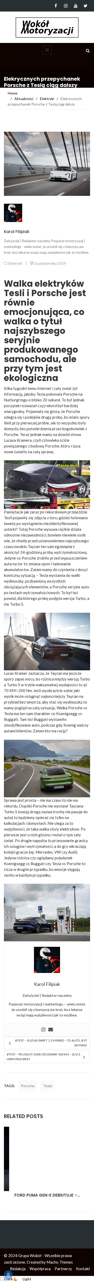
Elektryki (15, 263)
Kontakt (83, 1268)
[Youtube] (75, 6)
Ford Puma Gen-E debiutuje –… (36, 1195)
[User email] (50, 1029)
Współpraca (40, 1268)
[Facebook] (55, 6)
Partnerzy (63, 1268)
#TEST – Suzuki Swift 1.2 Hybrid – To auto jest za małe (51, 1042)
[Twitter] (85, 6)
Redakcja (18, 1268)
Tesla (56, 863)
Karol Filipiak (16, 231)
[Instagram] (65, 6)
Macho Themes (59, 1262)
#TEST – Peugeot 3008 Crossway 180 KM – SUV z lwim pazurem (43, 1056)
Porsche (27, 1085)
